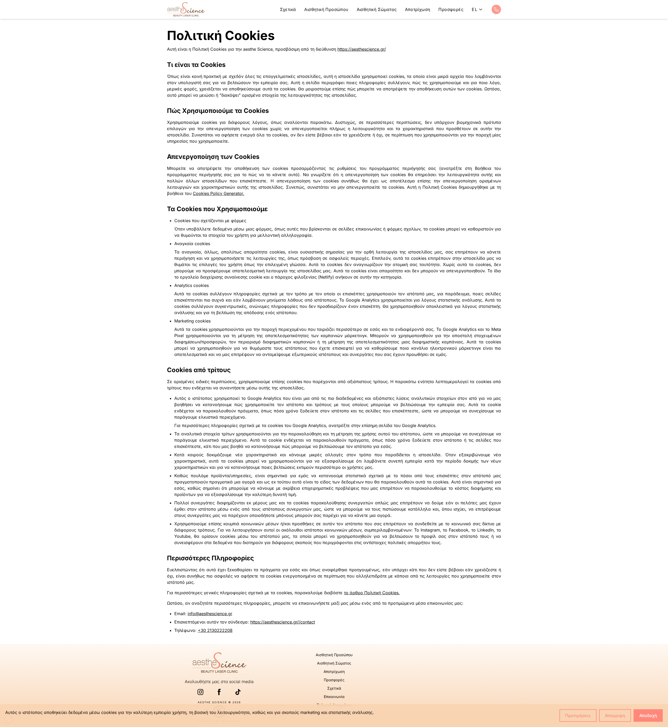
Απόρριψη (615, 715)
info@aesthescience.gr (210, 613)
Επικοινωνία (334, 696)
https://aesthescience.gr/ (361, 49)
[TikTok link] (238, 692)
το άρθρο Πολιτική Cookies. (372, 592)
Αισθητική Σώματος (377, 9)
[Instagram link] (200, 692)
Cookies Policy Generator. (218, 193)
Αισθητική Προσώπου (326, 9)
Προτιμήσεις (578, 715)
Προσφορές (450, 9)
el (475, 9)
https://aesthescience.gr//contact (282, 622)
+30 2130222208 (215, 630)
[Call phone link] (496, 9)
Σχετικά (288, 9)
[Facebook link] (219, 692)
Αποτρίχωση (417, 9)
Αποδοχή (648, 715)
